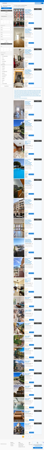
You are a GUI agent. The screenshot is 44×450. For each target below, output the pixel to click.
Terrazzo (3, 68)
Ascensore (3, 76)
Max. (1, 29)
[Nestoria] (22, 1)
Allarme (3, 80)
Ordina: (6, 14)
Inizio (14, 6)
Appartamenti (6, 42)
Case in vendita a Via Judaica (26, 92)
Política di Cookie (20, 445)
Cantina (3, 78)
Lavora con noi (12, 443)
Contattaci (12, 445)
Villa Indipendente (5, 56)
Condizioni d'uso (20, 443)
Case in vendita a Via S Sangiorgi (26, 90)
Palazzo (3, 63)
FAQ (29, 443)
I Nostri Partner (31, 444)
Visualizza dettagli (32, 23)
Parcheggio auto (4, 71)
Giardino (3, 66)
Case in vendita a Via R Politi (18, 90)
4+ (9, 22)
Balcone (3, 73)
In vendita (6, 10)
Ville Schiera (4, 61)
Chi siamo (12, 444)
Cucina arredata (4, 83)
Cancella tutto (6, 86)
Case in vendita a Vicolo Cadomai (31, 91)
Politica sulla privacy (21, 444)
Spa (2, 81)
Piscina (3, 69)
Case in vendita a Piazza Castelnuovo (22, 91)
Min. (1, 27)
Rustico (3, 59)
